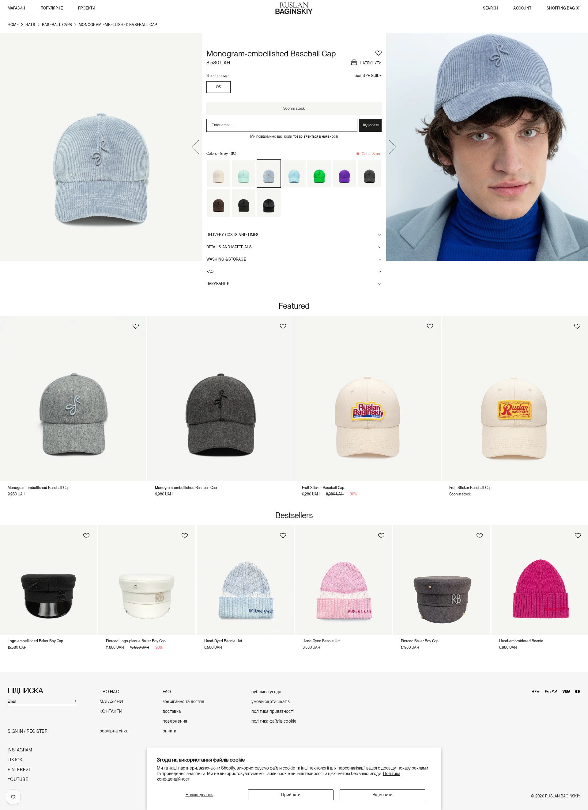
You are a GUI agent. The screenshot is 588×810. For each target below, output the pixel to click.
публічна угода (266, 692)
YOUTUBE (18, 779)
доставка (172, 711)
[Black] (243, 202)
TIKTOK (15, 760)
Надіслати (370, 125)
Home (13, 25)
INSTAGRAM (20, 750)
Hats (30, 25)
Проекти (87, 8)
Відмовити (382, 794)
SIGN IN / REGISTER (27, 731)
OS (218, 87)
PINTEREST (19, 770)
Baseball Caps (57, 25)
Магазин (16, 8)
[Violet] (344, 173)
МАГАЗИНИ (111, 702)
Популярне (52, 8)
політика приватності (272, 711)
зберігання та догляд (184, 702)
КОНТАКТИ (111, 711)
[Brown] (218, 202)
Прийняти (290, 794)
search (490, 8)
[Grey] (269, 173)
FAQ (167, 692)
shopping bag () (563, 8)
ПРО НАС (109, 692)
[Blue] (243, 173)
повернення (175, 721)
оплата (169, 731)
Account (522, 8)
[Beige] (218, 173)
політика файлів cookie (274, 721)
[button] (195, 148)
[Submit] (75, 700)
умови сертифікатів (270, 702)
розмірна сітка (114, 731)
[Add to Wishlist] (378, 52)
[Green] (319, 173)
